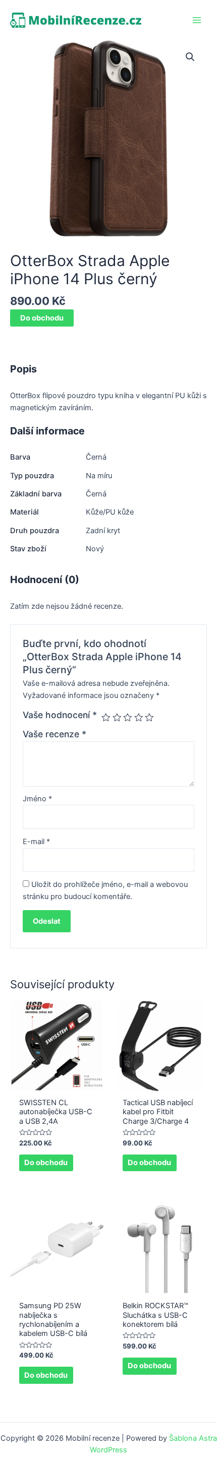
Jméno (37, 798)
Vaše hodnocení (60, 715)
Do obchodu (42, 318)
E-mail (36, 841)
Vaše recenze (54, 734)
